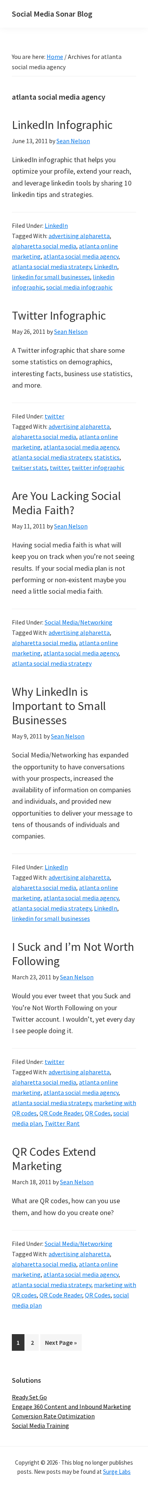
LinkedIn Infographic (62, 124)
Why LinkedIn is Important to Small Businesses (59, 705)
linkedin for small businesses (51, 277)
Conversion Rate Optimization (53, 1416)
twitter (54, 416)
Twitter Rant (62, 1123)
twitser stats (29, 467)
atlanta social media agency (80, 256)
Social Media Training (40, 1425)
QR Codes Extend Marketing (54, 1158)
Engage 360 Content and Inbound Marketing (71, 1406)
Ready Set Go (29, 1397)
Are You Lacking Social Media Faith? (66, 502)
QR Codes (98, 1113)
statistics (107, 457)
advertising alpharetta (79, 236)
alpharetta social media (44, 246)
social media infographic (79, 287)
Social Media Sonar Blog (52, 14)
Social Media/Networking (78, 622)
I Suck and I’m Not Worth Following (73, 953)
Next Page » (61, 1344)
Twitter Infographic (59, 315)
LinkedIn (56, 225)
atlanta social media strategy (51, 267)
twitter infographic (98, 467)
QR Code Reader (60, 1113)
